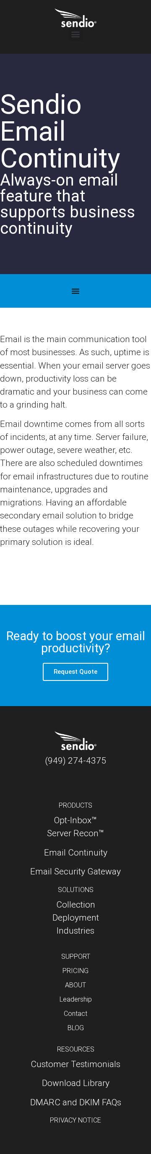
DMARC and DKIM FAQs (75, 1102)
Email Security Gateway (75, 871)
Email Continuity (75, 853)
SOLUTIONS (76, 890)
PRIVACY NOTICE (75, 1120)
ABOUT (75, 985)
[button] (76, 34)
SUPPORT (75, 956)
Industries (75, 931)
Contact (75, 1014)
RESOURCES (75, 1049)
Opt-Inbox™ (75, 820)
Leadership (76, 999)
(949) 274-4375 (75, 761)
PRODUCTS (75, 805)
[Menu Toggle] (75, 291)
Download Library (75, 1083)
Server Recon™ (75, 833)
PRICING (75, 971)
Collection (75, 905)
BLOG (76, 1028)
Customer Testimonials (75, 1064)
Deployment (75, 918)
